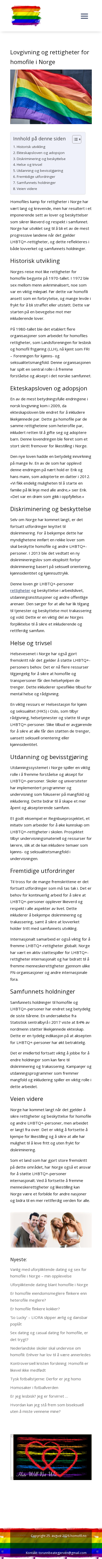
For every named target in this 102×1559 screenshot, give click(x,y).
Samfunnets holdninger (36, 182)
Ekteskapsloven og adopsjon (41, 152)
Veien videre (27, 188)
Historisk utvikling (31, 146)
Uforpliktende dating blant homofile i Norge (49, 1284)
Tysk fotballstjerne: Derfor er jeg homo (45, 1378)
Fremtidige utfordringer (36, 176)
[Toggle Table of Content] (74, 139)
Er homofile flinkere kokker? (35, 1308)
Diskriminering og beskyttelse (41, 158)
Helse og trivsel (29, 164)
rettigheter (20, 590)
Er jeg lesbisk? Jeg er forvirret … (39, 1396)
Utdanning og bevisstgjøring (40, 170)
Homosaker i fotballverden (34, 1387)
